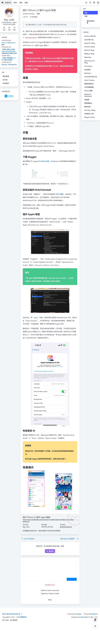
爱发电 (51, 551)
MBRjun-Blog (89, 53)
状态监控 (6, 83)
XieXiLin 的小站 (90, 36)
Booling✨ (88, 73)
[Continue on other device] (95, 619)
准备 (85, 12)
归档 (20, 2)
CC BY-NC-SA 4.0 (66, 527)
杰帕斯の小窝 (89, 113)
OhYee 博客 (88, 90)
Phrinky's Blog (89, 110)
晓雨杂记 (23, 617)
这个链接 (60, 194)
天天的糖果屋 (89, 87)
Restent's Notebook (88, 95)
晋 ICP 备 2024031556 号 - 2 (12, 614)
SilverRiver (93, 614)
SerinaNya (88, 66)
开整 (85, 16)
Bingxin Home (89, 117)
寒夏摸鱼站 (88, 103)
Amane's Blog (89, 46)
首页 (15, 2)
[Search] (90, 2)
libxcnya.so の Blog (89, 61)
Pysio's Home (89, 80)
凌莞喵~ (87, 99)
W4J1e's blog (89, 50)
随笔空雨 (87, 106)
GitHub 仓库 (44, 161)
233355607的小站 (90, 76)
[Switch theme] (98, 2)
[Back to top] (95, 626)
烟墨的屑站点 (89, 83)
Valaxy (79, 614)
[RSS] (86, 2)
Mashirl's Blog (89, 43)
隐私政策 (6, 76)
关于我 (5, 80)
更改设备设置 (91, 22)
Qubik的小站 (88, 39)
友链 (26, 2)
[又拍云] (9, 96)
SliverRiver (85, 617)
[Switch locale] (94, 2)
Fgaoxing (87, 57)
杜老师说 (87, 69)
